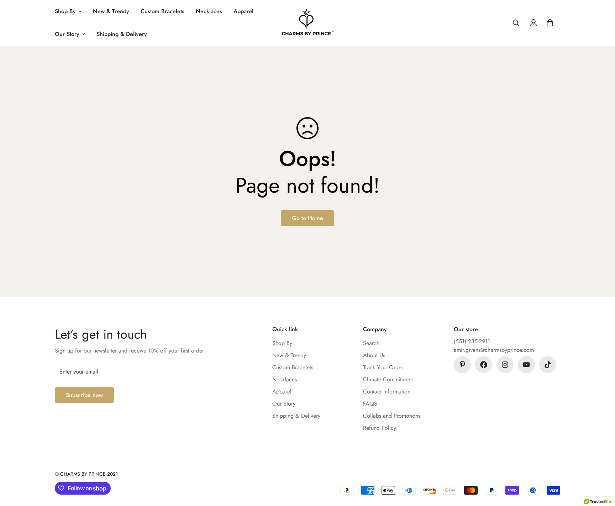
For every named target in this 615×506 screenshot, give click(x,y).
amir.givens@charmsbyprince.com (494, 350)
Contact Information (386, 391)
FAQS (370, 404)
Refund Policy (379, 428)
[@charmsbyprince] (483, 364)
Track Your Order (383, 367)
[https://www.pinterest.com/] (462, 364)
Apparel (243, 11)
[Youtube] (526, 364)
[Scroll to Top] (601, 467)
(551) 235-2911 (472, 341)
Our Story (67, 34)
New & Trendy (111, 11)
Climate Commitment (388, 379)
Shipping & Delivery (121, 34)
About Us (374, 355)
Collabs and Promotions (391, 416)
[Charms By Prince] (307, 23)
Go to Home (307, 218)
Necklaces (209, 11)
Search (371, 343)
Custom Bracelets (162, 11)
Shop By (65, 11)
